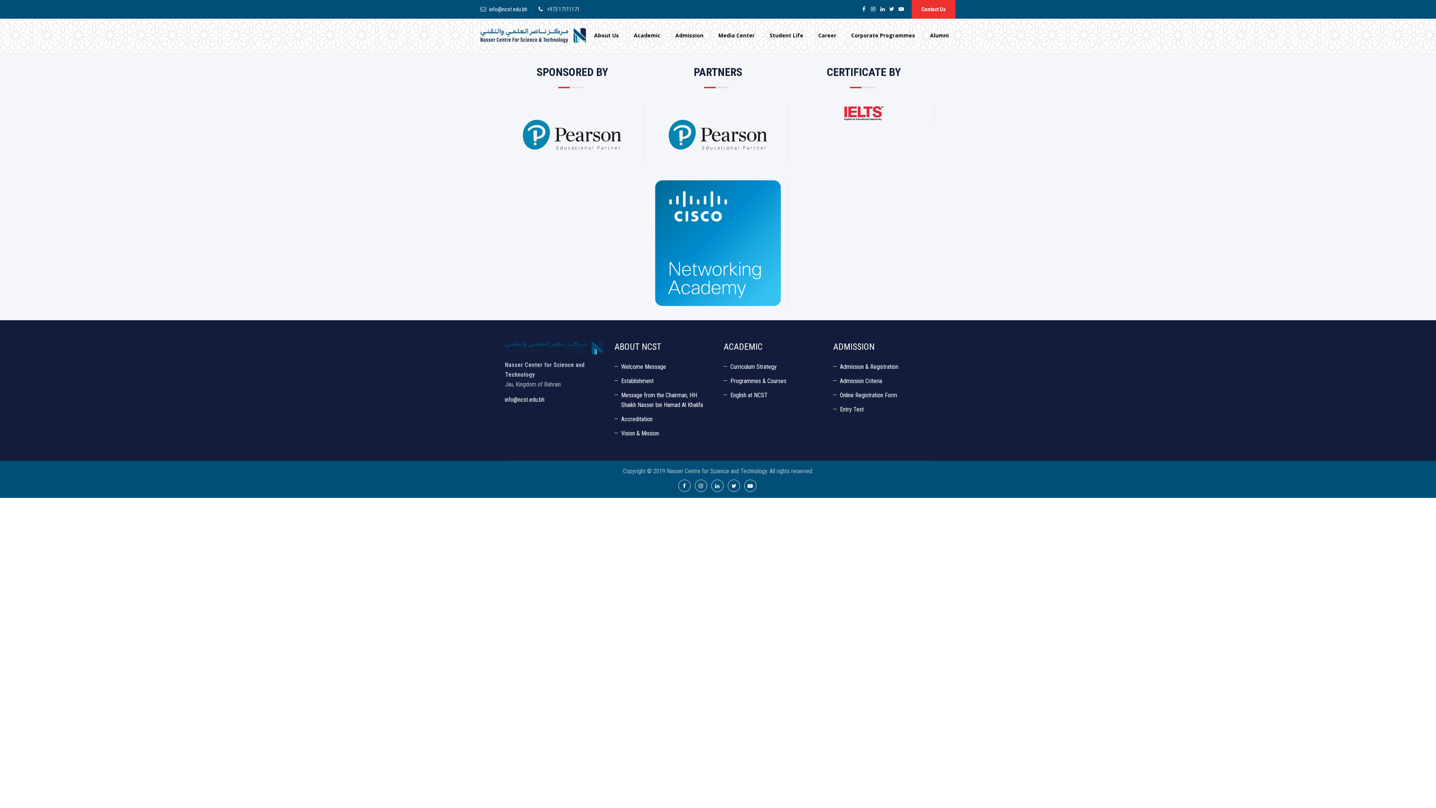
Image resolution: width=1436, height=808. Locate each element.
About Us (606, 35)
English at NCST (749, 395)
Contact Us (933, 9)
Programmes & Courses (758, 381)
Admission (689, 35)
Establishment (637, 381)
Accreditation (637, 419)
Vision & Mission (640, 433)
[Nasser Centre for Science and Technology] (533, 35)
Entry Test (852, 409)
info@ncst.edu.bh (508, 9)
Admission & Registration (869, 366)
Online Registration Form (868, 395)
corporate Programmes (883, 35)
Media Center (736, 35)
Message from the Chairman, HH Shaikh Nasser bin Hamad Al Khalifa (662, 400)
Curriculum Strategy (753, 366)
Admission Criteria (861, 381)
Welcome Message (643, 366)
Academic (647, 35)
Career (827, 35)
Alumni (939, 35)
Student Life (786, 35)
